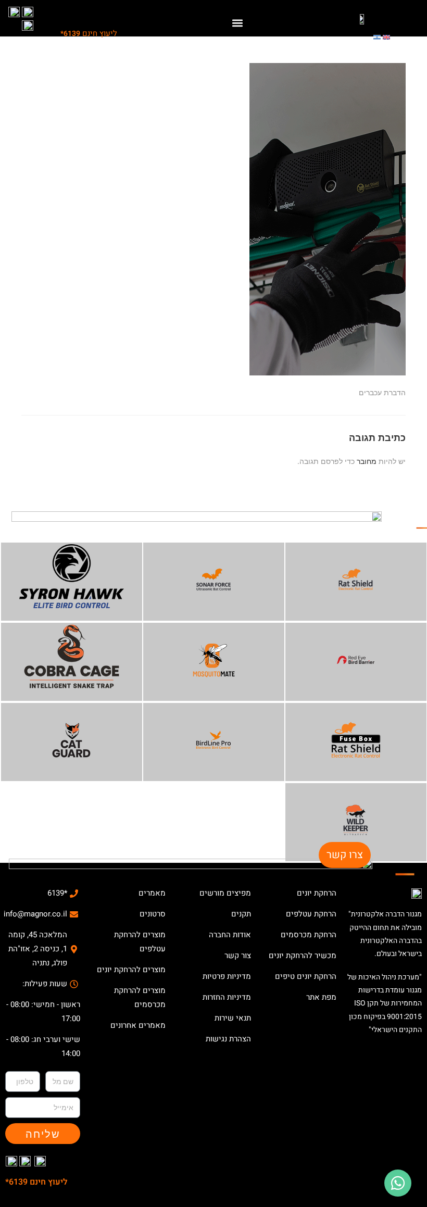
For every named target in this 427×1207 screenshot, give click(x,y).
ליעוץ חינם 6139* (36, 1182)
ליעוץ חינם (88, 33)
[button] (237, 22)
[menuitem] (386, 36)
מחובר (366, 461)
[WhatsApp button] (397, 1183)
